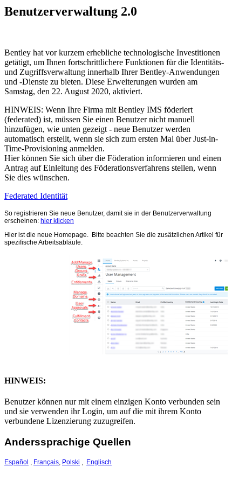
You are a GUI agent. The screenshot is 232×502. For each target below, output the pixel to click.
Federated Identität (35, 195)
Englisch (99, 462)
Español (16, 462)
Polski (71, 462)
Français (46, 462)
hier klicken (57, 221)
